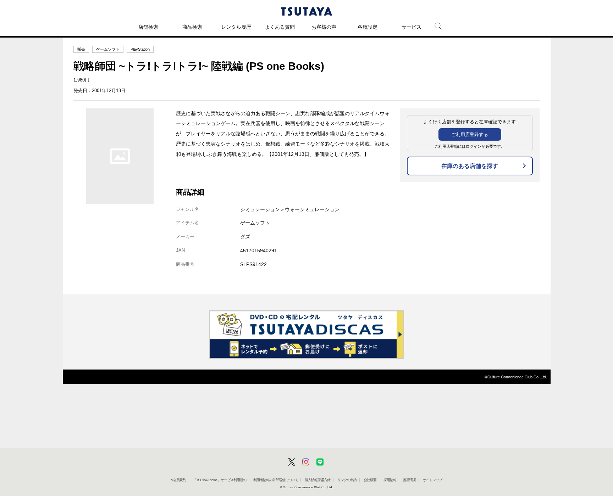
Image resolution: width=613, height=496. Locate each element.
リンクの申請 (347, 480)
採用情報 (389, 480)
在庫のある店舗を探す (469, 166)
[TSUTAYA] (306, 11)
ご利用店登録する (469, 134)
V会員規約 (178, 480)
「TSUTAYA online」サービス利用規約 (219, 480)
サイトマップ (432, 480)
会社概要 (370, 480)
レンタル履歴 (236, 27)
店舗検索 (148, 27)
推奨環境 (409, 480)
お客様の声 (323, 27)
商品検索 (192, 27)
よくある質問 (280, 27)
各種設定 (367, 27)
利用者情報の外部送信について (275, 480)
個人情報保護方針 (317, 480)
